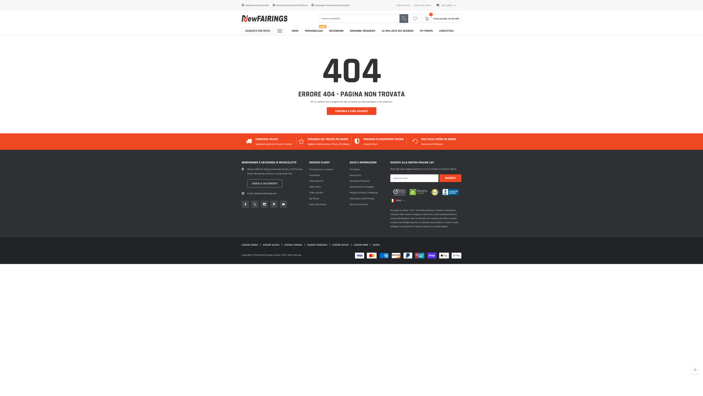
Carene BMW (361, 245)
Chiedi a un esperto (265, 184)
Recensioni (336, 31)
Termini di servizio (359, 204)
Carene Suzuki (271, 245)
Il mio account (403, 5)
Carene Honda (250, 245)
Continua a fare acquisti (351, 111)
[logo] (264, 18)
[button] (446, 5)
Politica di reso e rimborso (364, 192)
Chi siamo (355, 169)
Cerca (376, 245)
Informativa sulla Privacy (362, 198)
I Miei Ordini (315, 187)
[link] (415, 18)
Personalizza (314, 31)
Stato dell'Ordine (318, 204)
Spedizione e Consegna (362, 187)
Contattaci (446, 31)
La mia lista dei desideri (398, 31)
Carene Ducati (340, 245)
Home (295, 31)
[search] (403, 18)
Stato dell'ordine (422, 5)
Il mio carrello (316, 192)
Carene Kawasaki (317, 245)
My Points (426, 31)
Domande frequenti (362, 31)
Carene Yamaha (293, 245)
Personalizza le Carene (321, 169)
